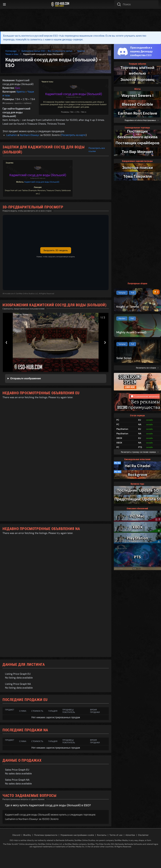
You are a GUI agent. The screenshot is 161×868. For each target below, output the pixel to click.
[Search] (136, 4)
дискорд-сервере (72, 39)
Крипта (81, 50)
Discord (16, 835)
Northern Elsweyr (29, 135)
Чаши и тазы (11, 54)
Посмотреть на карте (73, 135)
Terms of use (115, 835)
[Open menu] (4, 4)
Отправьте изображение (25, 378)
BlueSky (27, 835)
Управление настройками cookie (77, 835)
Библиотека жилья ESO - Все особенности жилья (47, 50)
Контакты (101, 835)
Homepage (11, 50)
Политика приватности (45, 835)
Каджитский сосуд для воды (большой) (73, 94)
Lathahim (11, 135)
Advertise (130, 835)
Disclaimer (143, 835)
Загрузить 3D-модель (55, 250)
